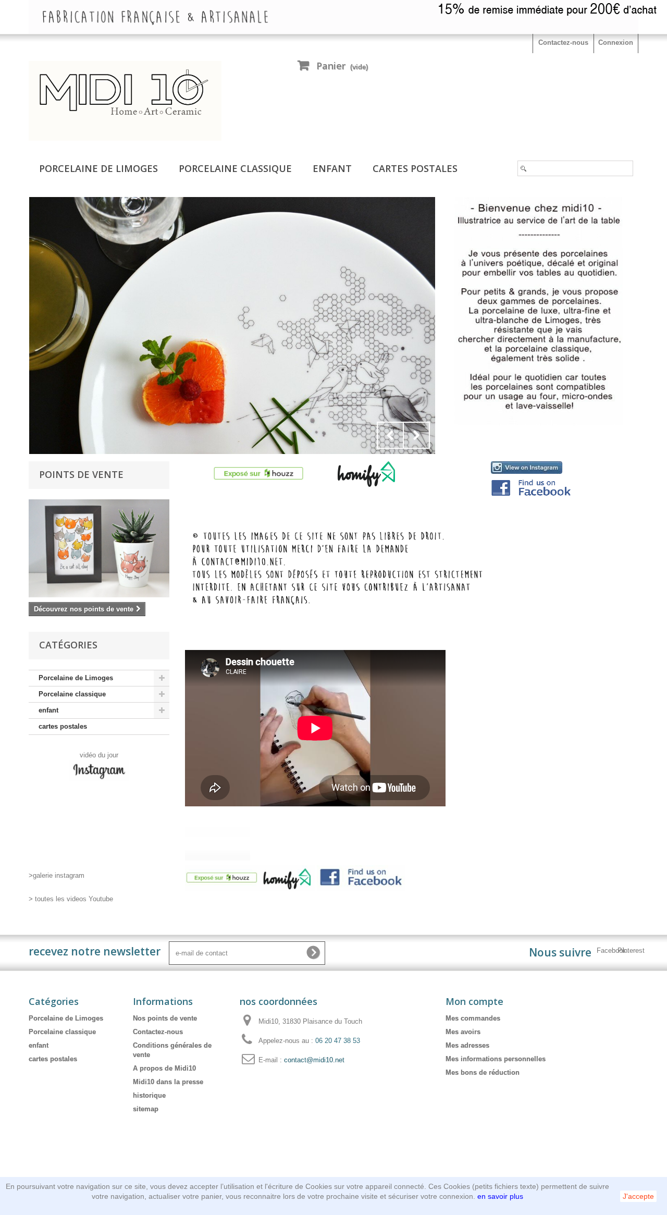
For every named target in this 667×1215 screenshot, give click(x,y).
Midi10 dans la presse (168, 1082)
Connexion (615, 42)
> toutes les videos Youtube (71, 899)
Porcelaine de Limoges (98, 168)
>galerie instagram (56, 875)
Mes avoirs (463, 1032)
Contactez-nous (563, 42)
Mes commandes (473, 1018)
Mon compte (474, 1001)
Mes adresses (467, 1045)
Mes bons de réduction (483, 1072)
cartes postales (415, 168)
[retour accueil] (232, 325)
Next (416, 435)
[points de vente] (99, 548)
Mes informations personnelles (496, 1059)
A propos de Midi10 (164, 1068)
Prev (390, 435)
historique (149, 1095)
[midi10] (125, 101)
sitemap (145, 1109)
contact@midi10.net (314, 1060)
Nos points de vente (165, 1018)
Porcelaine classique (235, 168)
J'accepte (638, 1196)
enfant (332, 168)
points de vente (81, 474)
